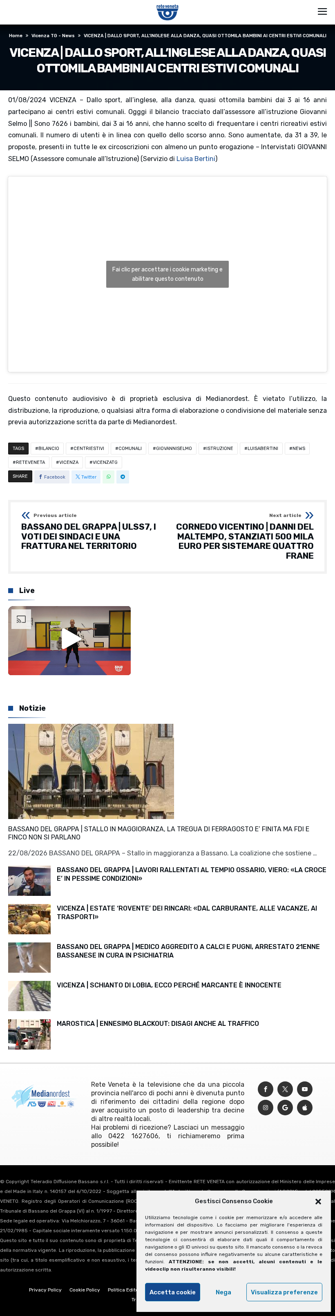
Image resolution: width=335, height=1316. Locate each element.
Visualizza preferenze (284, 1292)
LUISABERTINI (263, 448)
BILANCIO (48, 448)
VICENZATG (105, 462)
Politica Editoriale (128, 1290)
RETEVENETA (30, 462)
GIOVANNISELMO (174, 448)
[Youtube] (305, 1089)
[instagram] (265, 1108)
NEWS (299, 448)
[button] (318, 1201)
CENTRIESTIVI (89, 448)
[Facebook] (265, 1089)
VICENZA (68, 462)
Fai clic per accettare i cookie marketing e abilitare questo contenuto (167, 274)
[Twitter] (285, 1089)
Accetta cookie (173, 1292)
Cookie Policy (84, 1290)
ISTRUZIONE (219, 448)
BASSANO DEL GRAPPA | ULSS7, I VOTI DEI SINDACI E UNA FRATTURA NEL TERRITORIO (88, 532)
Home (15, 35)
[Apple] (305, 1108)
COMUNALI (130, 448)
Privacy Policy (45, 1290)
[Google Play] (285, 1108)
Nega (223, 1292)
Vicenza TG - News (53, 35)
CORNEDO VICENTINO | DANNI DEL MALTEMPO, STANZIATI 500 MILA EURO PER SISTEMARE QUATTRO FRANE (245, 537)
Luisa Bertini (195, 159)
